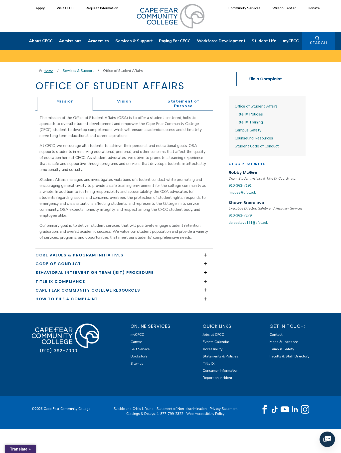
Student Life (264, 41)
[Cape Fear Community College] (170, 16)
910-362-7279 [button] (240, 215)
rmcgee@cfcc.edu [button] (243, 192)
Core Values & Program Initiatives (79, 255)
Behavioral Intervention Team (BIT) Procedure (94, 272)
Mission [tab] (65, 101)
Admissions (70, 41)
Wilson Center (284, 8)
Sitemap (137, 363)
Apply (40, 8)
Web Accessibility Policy (205, 413)
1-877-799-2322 (170, 413)
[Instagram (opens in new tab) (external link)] (305, 409)
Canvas (137, 341)
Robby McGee (243, 172)
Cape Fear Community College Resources (87, 290)
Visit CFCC (65, 8)
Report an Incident (217, 377)
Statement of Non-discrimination (182, 408)
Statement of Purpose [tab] (183, 104)
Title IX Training (249, 122)
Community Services (244, 8)
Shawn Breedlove (246, 203)
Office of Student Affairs (256, 106)
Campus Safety (248, 130)
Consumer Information (220, 370)
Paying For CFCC (174, 41)
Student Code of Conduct (257, 146)
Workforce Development (221, 41)
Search (318, 43)
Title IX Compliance (60, 281)
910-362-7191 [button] (240, 185)
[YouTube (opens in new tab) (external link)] (285, 409)
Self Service (140, 348)
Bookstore (139, 356)
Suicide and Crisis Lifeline (134, 408)
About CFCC (41, 41)
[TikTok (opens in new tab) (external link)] (274, 409)
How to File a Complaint (66, 299)
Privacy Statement (223, 408)
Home (48, 70)
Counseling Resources (254, 138)
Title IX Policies (249, 114)
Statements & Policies (220, 356)
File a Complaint (265, 79)
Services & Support (134, 41)
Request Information (102, 8)
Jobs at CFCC (213, 334)
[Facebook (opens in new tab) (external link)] (264, 409)
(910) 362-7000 (58, 350)
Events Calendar (216, 341)
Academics (98, 41)
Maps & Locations (284, 341)
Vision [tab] (124, 101)
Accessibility (212, 348)
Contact (276, 334)
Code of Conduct (58, 263)
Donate (314, 8)
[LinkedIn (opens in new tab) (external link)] (295, 409)
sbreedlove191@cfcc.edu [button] (249, 222)
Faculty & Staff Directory (289, 356)
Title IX (208, 363)
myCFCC (291, 41)
